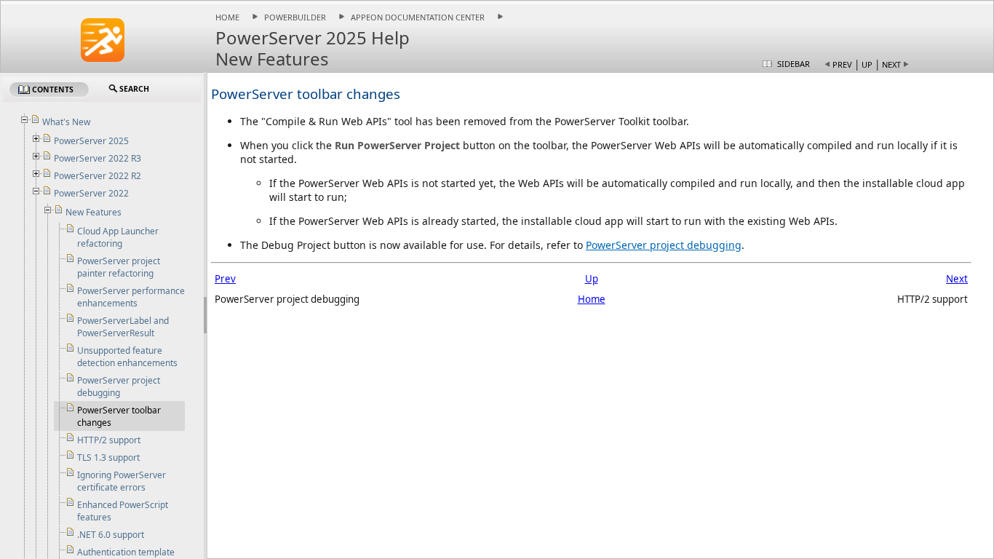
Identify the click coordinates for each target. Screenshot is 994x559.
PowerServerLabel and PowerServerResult (123, 326)
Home (227, 17)
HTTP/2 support (108, 440)
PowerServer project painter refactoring (118, 267)
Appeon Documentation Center (418, 17)
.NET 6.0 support (110, 534)
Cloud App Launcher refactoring (118, 237)
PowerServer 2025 (91, 141)
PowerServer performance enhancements (131, 297)
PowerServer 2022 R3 (97, 158)
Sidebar (793, 63)
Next (891, 64)
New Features (93, 212)
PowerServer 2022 (91, 193)
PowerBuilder (295, 17)
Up (867, 64)
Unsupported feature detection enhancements (127, 356)
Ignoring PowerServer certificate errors (121, 481)
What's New (66, 122)
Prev (842, 64)
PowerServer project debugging (663, 245)
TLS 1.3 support (108, 457)
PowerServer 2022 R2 (97, 176)
